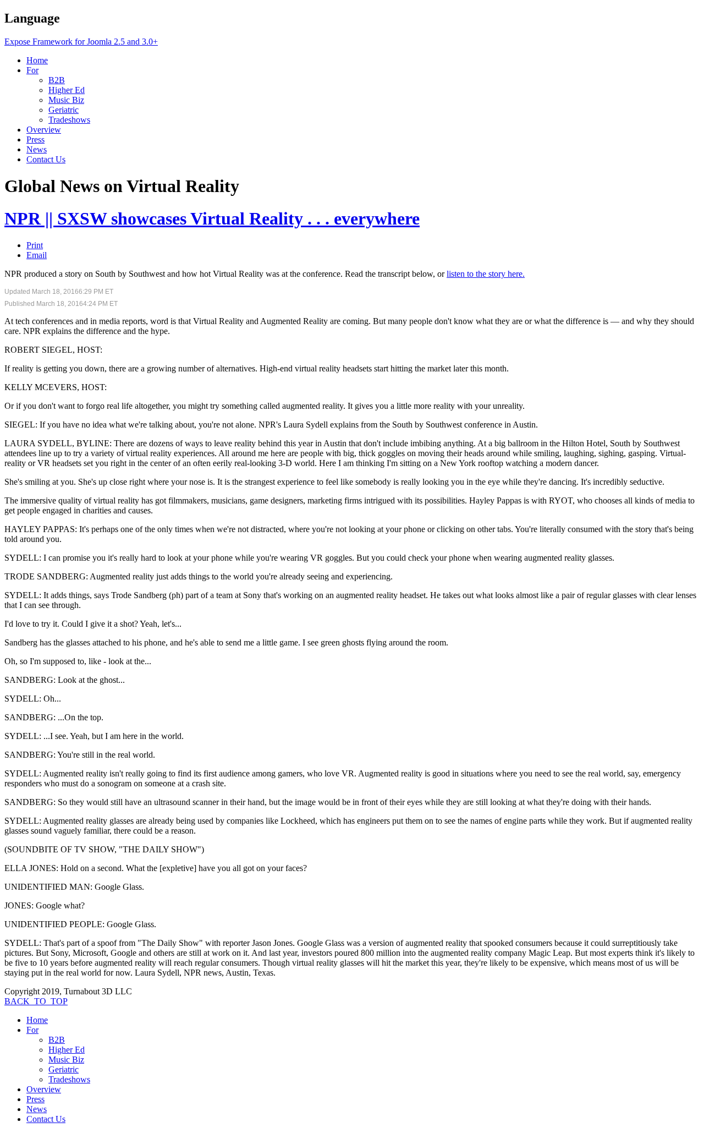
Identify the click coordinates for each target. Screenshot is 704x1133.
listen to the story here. (486, 273)
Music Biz (66, 100)
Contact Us (45, 159)
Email (36, 255)
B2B (56, 80)
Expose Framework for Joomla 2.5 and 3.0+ (81, 41)
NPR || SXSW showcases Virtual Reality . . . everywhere (212, 218)
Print (34, 245)
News (36, 149)
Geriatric (63, 109)
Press (35, 139)
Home (37, 60)
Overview (43, 129)
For (32, 70)
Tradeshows (69, 119)
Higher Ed (66, 90)
